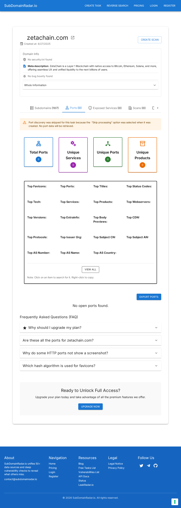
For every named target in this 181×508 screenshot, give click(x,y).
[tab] (44, 108)
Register (169, 5)
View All (90, 269)
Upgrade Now (90, 406)
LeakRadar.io (86, 484)
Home (52, 463)
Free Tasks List (87, 467)
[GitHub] (155, 465)
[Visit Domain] (73, 38)
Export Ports (148, 296)
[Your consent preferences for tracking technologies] (174, 501)
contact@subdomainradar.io (20, 479)
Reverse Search (117, 5)
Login (154, 5)
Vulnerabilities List (88, 472)
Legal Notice (115, 463)
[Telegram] (148, 465)
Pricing (139, 5)
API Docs (83, 476)
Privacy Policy (116, 467)
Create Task (93, 5)
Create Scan (149, 39)
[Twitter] (141, 465)
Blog (81, 463)
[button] (90, 85)
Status (82, 480)
